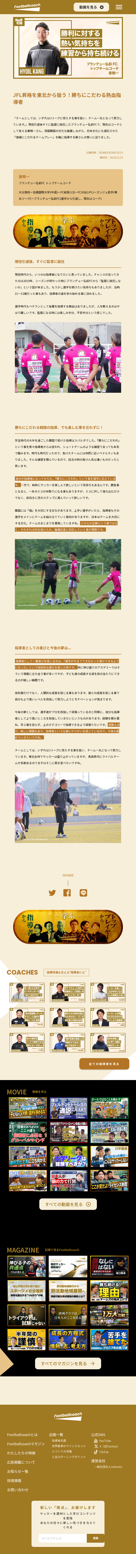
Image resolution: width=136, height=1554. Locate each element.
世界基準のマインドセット (69, 1446)
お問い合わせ (17, 1489)
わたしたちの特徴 (21, 1453)
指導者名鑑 (59, 1440)
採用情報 (14, 1480)
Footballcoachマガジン (26, 1443)
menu (119, 7)
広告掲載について (21, 1462)
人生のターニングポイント (69, 1457)
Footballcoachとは (22, 1434)
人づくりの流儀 (62, 1451)
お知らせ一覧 (17, 1471)
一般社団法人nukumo (108, 1467)
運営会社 (98, 1460)
